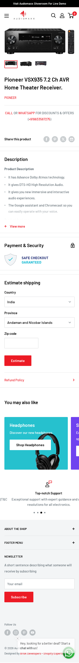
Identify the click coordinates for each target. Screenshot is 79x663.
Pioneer (10, 98)
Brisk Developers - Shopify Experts (41, 653)
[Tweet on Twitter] (63, 139)
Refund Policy (14, 380)
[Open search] (53, 15)
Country (10, 292)
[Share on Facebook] (46, 139)
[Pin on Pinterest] (55, 139)
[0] (71, 15)
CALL (9, 113)
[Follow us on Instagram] (16, 632)
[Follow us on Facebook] (7, 632)
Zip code (10, 333)
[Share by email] (71, 139)
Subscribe (19, 597)
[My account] (62, 15)
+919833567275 (39, 119)
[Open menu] (6, 16)
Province (10, 313)
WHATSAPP (26, 113)
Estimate (18, 360)
